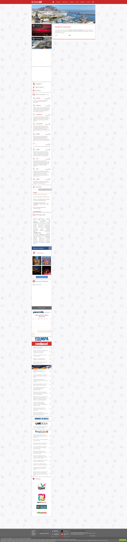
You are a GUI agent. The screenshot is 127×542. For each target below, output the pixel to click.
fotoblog (74, 534)
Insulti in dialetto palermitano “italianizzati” (39, 208)
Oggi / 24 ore (48, 189)
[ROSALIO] (37, 2)
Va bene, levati (123, 540)
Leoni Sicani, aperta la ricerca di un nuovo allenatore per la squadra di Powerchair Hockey (39, 447)
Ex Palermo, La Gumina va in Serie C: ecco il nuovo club (40, 355)
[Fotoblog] (42, 30)
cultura (48, 224)
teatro (48, 238)
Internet (35, 227)
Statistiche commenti (44, 533)
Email (56, 35)
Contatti (88, 2)
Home (53, 2)
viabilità (48, 242)
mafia (48, 229)
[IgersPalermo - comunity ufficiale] (42, 498)
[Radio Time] (42, 487)
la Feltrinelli (41, 227)
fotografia (40, 226)
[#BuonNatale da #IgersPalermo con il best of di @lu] (46, 260)
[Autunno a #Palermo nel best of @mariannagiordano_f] (36, 270)
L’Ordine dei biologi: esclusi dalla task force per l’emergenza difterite (40, 427)
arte (39, 219)
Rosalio (35, 237)
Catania (48, 219)
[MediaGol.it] (42, 344)
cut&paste (93, 535)
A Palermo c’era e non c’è (40, 194)
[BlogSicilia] (42, 432)
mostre (42, 230)
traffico (35, 239)
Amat (35, 219)
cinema (35, 221)
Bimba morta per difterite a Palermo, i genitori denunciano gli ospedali (40, 384)
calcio (43, 219)
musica (48, 230)
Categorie (58, 2)
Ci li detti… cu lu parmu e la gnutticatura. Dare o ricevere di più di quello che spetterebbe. (40, 101)
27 (44, 331)
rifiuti (49, 236)
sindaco (35, 238)
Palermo (37, 233)
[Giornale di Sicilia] (41, 295)
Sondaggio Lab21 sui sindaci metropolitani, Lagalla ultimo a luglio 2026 (41, 204)
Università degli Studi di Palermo (42, 241)
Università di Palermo (39, 242)
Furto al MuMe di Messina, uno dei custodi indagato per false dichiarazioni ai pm (39, 388)
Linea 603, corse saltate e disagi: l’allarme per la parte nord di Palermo (40, 464)
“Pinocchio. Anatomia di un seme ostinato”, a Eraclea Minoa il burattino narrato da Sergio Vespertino (40, 456)
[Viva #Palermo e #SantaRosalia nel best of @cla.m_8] (46, 270)
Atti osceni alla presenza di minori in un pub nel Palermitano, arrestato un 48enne (40, 376)
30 (33, 334)
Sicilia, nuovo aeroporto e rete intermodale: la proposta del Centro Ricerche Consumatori (40, 452)
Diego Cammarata (39, 225)
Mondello (36, 230)
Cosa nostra (42, 224)
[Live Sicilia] (42, 423)
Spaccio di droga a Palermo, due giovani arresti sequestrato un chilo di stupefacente (40, 436)
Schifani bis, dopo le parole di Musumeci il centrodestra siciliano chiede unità (39, 409)
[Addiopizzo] (42, 507)
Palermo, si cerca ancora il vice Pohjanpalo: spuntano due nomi (39, 359)
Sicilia (48, 237)
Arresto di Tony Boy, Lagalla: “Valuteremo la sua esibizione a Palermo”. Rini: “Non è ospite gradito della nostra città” (40, 404)
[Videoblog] (42, 43)
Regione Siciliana (41, 236)
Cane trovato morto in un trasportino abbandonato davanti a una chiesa (40, 444)
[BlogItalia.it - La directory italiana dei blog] (42, 512)
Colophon (72, 2)
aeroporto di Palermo (45, 218)
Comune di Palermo (41, 221)
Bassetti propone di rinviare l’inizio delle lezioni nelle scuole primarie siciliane (39, 468)
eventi (35, 226)
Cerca (93, 2)
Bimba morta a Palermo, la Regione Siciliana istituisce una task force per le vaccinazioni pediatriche (40, 393)
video (35, 243)
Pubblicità (83, 2)
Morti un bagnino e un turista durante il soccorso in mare (40, 440)
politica (42, 234)
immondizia (47, 226)
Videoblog (38, 38)
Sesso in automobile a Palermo (41, 196)
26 (41, 331)
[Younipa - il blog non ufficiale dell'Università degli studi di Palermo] (42, 339)
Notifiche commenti (63, 27)
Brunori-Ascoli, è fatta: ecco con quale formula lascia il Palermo (40, 347)
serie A (42, 237)
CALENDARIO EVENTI (41, 315)
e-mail (87, 533)
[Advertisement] (63, 14)
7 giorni (41, 189)
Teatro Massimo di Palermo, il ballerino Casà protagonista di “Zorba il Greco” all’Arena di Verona (40, 413)
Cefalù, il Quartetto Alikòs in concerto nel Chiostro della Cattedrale (40, 461)
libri (42, 229)
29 (50, 331)
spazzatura (42, 238)
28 (47, 331)
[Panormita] (42, 312)
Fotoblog (38, 26)
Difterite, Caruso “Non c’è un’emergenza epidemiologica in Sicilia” (39, 371)
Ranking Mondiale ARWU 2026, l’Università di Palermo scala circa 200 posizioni (40, 380)
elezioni (48, 225)
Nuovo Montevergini (42, 231)
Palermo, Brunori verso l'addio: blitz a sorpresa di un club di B (40, 363)
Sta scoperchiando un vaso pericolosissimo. (41, 146)
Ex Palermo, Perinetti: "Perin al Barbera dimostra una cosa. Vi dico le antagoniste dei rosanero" (40, 351)
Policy (77, 2)
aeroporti (36, 218)
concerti (42, 222)
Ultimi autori (65, 2)
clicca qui (90, 540)
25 (38, 331)
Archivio (38, 90)
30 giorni (35, 189)
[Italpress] (42, 367)
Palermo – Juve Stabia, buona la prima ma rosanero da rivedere (41, 200)
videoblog (81, 534)
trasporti (41, 239)
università (48, 239)
